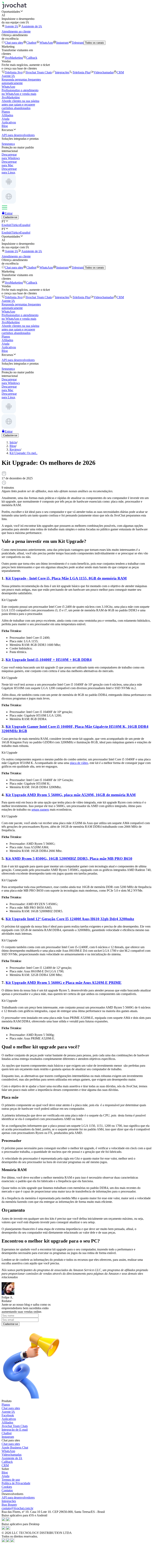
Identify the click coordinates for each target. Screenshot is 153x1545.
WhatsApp (46, 42)
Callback (31, 57)
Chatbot (31, 42)
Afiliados (7, 115)
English (6, 225)
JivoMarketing (14, 57)
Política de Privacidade (16, 1483)
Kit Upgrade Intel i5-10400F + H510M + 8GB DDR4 (49, 660)
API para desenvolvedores (18, 1497)
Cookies (7, 1486)
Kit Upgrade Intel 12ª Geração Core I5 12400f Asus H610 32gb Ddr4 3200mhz (70, 919)
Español (25, 225)
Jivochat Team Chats (39, 72)
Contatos (7, 1490)
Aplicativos (9, 122)
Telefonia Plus (81, 72)
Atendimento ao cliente (16, 31)
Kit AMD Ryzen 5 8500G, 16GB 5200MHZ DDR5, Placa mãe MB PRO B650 (69, 858)
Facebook (8, 1415)
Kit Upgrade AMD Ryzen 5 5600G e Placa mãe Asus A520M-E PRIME (64, 983)
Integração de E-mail (15, 1429)
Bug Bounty (9, 1504)
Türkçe (15, 225)
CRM (120, 72)
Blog (5, 126)
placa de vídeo (79, 763)
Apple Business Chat (15, 1447)
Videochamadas (104, 72)
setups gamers (40, 809)
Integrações (62, 72)
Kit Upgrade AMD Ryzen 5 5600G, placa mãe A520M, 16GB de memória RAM (71, 795)
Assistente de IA (31, 26)
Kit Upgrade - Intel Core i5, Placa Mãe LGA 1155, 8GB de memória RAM (66, 578)
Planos (6, 111)
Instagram (62, 42)
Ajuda (5, 118)
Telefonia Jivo (14, 72)
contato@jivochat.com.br (17, 1508)
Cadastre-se (10, 217)
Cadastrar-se (10, 1323)
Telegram (77, 42)
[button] (76, 11)
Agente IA (11, 26)
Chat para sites (14, 42)
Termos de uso (11, 1479)
